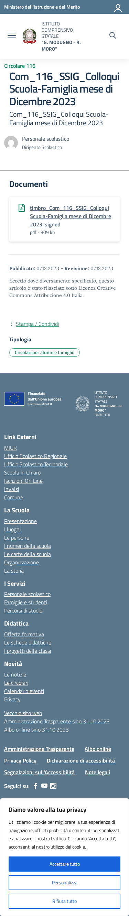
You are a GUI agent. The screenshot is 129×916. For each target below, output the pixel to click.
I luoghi (12, 529)
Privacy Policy (20, 760)
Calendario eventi (24, 691)
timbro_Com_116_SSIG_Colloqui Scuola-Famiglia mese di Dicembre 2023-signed (70, 216)
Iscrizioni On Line (23, 481)
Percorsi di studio (23, 610)
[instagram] (53, 786)
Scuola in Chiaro (22, 472)
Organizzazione (21, 562)
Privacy (12, 699)
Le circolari (16, 683)
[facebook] (35, 786)
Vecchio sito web (23, 713)
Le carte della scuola (27, 554)
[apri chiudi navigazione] (12, 36)
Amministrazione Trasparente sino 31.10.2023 (57, 721)
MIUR (10, 448)
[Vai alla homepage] (29, 36)
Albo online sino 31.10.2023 (36, 729)
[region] (64, 857)
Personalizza (64, 882)
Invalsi (11, 489)
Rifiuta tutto (64, 901)
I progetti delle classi (27, 651)
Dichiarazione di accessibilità (81, 760)
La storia (14, 570)
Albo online (98, 749)
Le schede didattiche (27, 642)
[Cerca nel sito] (112, 36)
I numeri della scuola (27, 546)
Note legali (97, 772)
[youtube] (44, 786)
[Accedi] (118, 7)
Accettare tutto (65, 863)
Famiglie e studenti (25, 602)
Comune (13, 497)
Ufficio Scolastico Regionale (35, 456)
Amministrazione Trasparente (39, 749)
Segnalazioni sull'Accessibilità (39, 772)
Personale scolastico (27, 594)
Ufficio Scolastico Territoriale (36, 464)
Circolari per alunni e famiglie (44, 352)
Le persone (16, 537)
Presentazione (20, 521)
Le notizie (15, 674)
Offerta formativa (24, 634)
